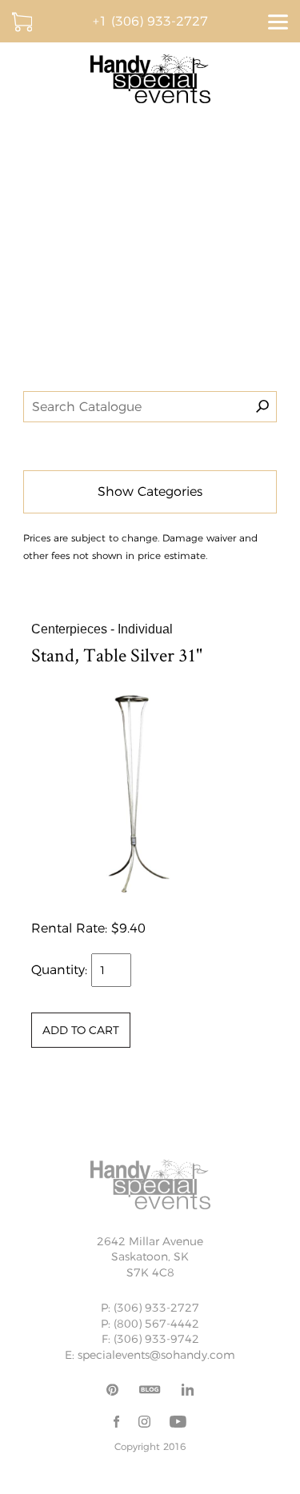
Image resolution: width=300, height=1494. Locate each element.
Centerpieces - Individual (102, 629)
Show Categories (150, 491)
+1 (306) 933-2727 (150, 21)
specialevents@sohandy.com (156, 1355)
